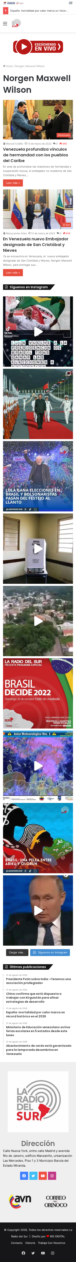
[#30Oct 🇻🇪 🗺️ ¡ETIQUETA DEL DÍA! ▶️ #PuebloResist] (38, 621)
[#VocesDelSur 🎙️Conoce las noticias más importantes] (38, 331)
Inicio (9, 66)
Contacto (16, 1242)
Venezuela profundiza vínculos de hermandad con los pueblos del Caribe (35, 154)
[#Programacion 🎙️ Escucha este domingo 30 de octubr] (38, 693)
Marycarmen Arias (16, 233)
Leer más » (13, 182)
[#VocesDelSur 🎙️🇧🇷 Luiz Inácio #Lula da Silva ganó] (38, 476)
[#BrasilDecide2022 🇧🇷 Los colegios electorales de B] (38, 548)
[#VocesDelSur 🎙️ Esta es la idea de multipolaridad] (38, 910)
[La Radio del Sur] (16, 23)
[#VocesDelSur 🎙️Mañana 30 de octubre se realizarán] (38, 838)
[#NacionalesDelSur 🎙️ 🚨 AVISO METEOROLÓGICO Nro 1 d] (38, 766)
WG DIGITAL (57, 1236)
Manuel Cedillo (14, 143)
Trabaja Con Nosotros (51, 1242)
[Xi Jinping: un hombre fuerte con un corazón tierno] (38, 404)
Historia (30, 1242)
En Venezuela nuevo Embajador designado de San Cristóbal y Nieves (36, 244)
